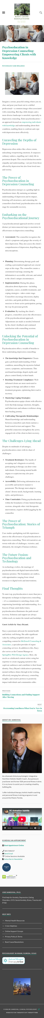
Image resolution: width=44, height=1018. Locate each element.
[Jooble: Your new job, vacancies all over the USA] (22, 986)
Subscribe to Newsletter (13, 859)
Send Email (8, 853)
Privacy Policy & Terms (13, 936)
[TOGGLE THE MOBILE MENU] (3, 13)
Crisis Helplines (11, 926)
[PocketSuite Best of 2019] (6, 871)
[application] (22, 819)
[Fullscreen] (39, 828)
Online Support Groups (14, 931)
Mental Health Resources (15, 920)
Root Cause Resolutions (14, 942)
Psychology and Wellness (13, 66)
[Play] (5, 828)
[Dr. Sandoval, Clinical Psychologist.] (22, 22)
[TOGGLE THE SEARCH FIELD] (40, 13)
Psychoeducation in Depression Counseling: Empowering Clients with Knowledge (19, 52)
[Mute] (35, 828)
